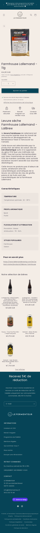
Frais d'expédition (15, 75)
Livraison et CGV (10, 428)
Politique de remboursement (23, 516)
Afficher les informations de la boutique (18, 102)
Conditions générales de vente (14, 525)
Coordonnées (28, 522)
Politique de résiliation (21, 528)
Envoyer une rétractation (13, 455)
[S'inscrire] (34, 404)
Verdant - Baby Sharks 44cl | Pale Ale (29, 332)
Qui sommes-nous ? (11, 446)
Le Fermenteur (11, 513)
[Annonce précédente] (3, 5)
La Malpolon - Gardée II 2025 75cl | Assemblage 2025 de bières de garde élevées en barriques (30, 300)
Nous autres (8, 450)
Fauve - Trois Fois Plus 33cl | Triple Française (10, 332)
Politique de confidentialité (13, 519)
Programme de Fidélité (12, 437)
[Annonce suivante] (36, 5)
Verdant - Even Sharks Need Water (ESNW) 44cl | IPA (10, 361)
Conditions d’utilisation (30, 519)
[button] (4, 15)
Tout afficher (20, 369)
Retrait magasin (10, 433)
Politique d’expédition (15, 522)
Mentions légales (10, 441)
